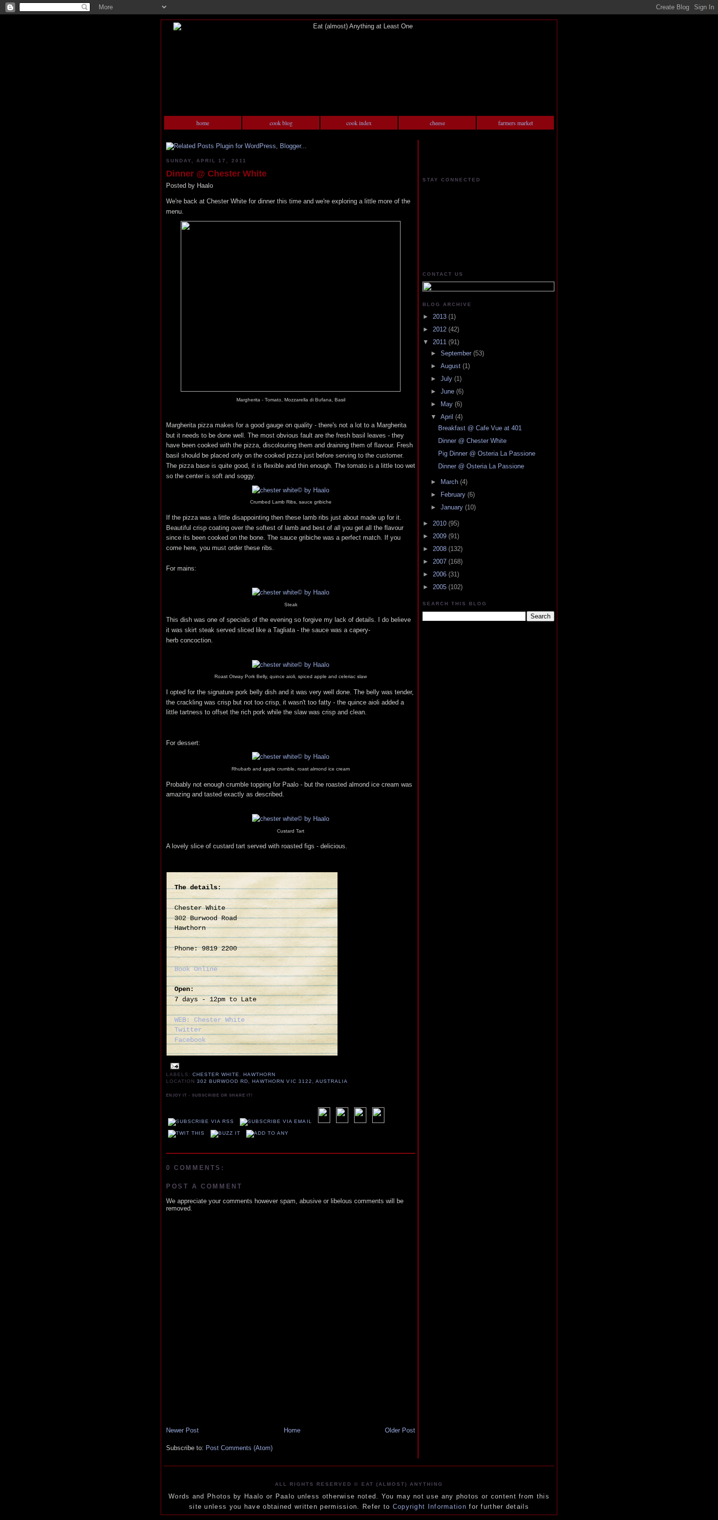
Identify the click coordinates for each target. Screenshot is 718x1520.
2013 (440, 316)
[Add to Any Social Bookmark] (267, 1133)
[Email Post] (173, 1065)
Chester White (215, 1074)
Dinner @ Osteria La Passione (481, 466)
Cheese (437, 123)
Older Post (400, 1430)
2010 (440, 523)
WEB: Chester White (209, 1020)
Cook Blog (281, 123)
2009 (440, 536)
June (448, 391)
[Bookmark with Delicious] (324, 1121)
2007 (440, 561)
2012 (440, 329)
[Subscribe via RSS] (201, 1121)
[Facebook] (360, 1121)
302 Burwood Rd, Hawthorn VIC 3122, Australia (272, 1081)
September (457, 353)
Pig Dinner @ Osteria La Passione (486, 453)
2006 (440, 574)
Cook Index (359, 123)
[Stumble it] (378, 1121)
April (448, 416)
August (452, 366)
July (447, 378)
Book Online (195, 969)
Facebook (190, 1040)
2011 (440, 342)
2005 (440, 587)
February (454, 494)
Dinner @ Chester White (216, 173)
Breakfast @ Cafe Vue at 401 (480, 428)
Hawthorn (259, 1074)
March (450, 481)
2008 (440, 548)
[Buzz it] (225, 1133)
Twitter (188, 1030)
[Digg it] (342, 1121)
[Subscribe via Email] (276, 1121)
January (453, 507)
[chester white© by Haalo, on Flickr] (290, 389)
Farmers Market (515, 123)
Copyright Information (429, 1506)
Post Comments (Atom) (239, 1448)
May (448, 404)
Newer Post (182, 1430)
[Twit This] (186, 1133)
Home (202, 123)
